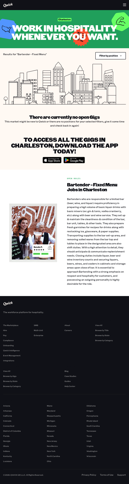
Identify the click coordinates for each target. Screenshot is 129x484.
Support (121, 474)
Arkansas (7, 410)
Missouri (50, 431)
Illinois (6, 446)
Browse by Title (102, 330)
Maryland (51, 410)
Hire (5, 330)
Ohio (49, 461)
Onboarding (8, 345)
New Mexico (52, 446)
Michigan (51, 421)
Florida (6, 436)
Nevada (50, 436)
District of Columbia (12, 431)
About (67, 325)
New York (51, 451)
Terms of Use (106, 474)
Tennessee (91, 431)
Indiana (6, 451)
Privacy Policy (89, 474)
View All (98, 325)
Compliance (8, 340)
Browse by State (102, 335)
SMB (36, 325)
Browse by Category (104, 340)
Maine (49, 405)
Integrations (8, 360)
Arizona (6, 405)
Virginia (90, 446)
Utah (89, 441)
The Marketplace (10, 325)
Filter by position (108, 55)
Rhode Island (92, 421)
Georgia (6, 441)
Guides (67, 381)
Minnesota (51, 426)
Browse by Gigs (9, 376)
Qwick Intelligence (11, 350)
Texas (89, 436)
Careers (68, 330)
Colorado (7, 421)
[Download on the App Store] (52, 160)
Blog (66, 371)
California (7, 416)
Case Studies (70, 376)
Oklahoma (91, 405)
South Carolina (93, 426)
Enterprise (38, 335)
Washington (92, 451)
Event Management (11, 355)
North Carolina (53, 456)
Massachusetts (54, 416)
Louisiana (7, 461)
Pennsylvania (92, 416)
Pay (4, 335)
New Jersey (52, 441)
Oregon (90, 410)
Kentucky (7, 456)
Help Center (69, 386)
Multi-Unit (38, 330)
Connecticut (8, 426)
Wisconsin (91, 456)
